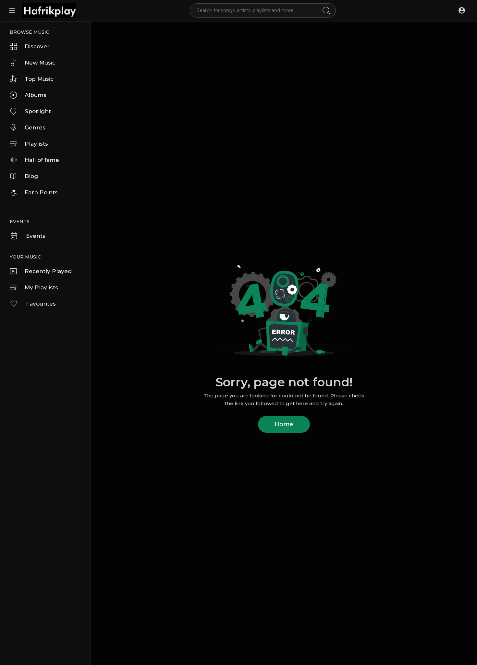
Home (284, 424)
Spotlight (38, 111)
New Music (40, 62)
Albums (35, 95)
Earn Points (41, 192)
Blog (31, 176)
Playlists (36, 143)
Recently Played (48, 271)
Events (35, 236)
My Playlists (41, 287)
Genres (35, 127)
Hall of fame (42, 160)
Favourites (41, 303)
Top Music (39, 79)
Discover (37, 46)
